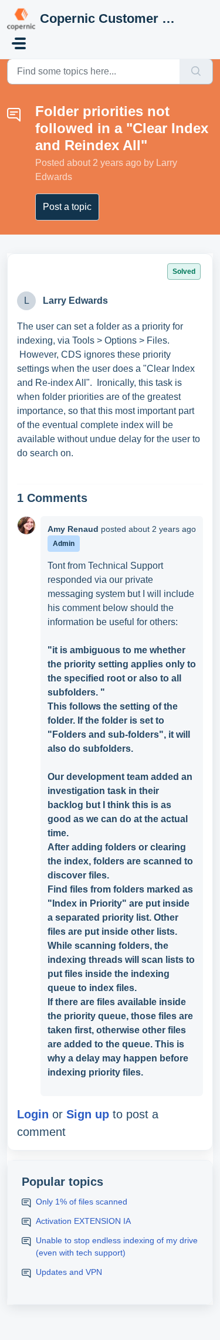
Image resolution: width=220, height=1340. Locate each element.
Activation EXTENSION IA (83, 1221)
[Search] (196, 71)
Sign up (87, 1114)
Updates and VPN (69, 1272)
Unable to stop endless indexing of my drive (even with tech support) (117, 1246)
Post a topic (67, 207)
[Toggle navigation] (19, 43)
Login (33, 1114)
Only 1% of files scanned (81, 1201)
